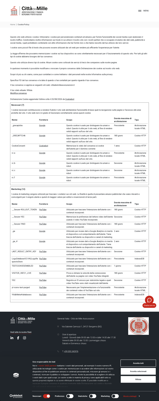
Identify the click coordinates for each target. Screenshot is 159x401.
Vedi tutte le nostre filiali (20, 332)
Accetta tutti (138, 363)
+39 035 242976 (71, 351)
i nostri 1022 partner (47, 366)
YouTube (42, 209)
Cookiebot (69, 99)
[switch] (69, 396)
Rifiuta (138, 379)
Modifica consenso (18, 93)
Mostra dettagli (130, 396)
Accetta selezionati (138, 371)
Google (42, 125)
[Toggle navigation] (139, 11)
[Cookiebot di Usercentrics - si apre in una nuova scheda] (16, 396)
